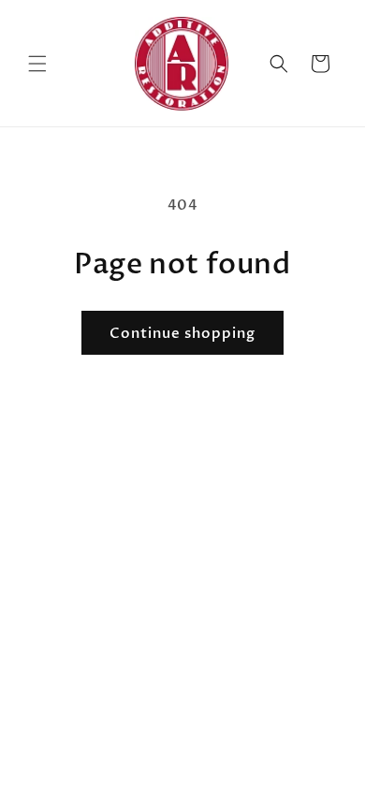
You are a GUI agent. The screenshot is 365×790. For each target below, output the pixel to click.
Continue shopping (183, 333)
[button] (37, 63)
